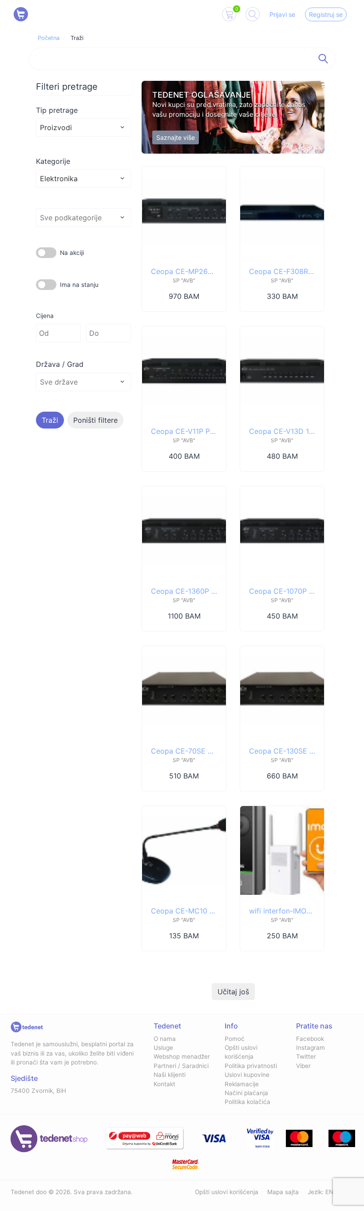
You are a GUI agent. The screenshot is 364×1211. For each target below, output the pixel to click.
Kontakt (164, 1084)
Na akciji (72, 252)
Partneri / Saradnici (181, 1065)
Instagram (310, 1047)
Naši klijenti (170, 1074)
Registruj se (326, 14)
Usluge (163, 1047)
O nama (165, 1038)
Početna (48, 38)
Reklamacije (242, 1084)
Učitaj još (233, 991)
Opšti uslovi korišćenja (226, 1191)
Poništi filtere (95, 420)
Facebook (310, 1038)
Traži (50, 420)
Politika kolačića (247, 1101)
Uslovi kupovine (247, 1074)
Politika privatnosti (251, 1065)
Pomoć (235, 1038)
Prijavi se (282, 14)
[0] (229, 16)
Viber (303, 1065)
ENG (331, 1191)
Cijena (45, 315)
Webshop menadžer (182, 1056)
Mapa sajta (283, 1191)
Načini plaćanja (246, 1092)
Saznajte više (175, 137)
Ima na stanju (79, 284)
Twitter (306, 1056)
